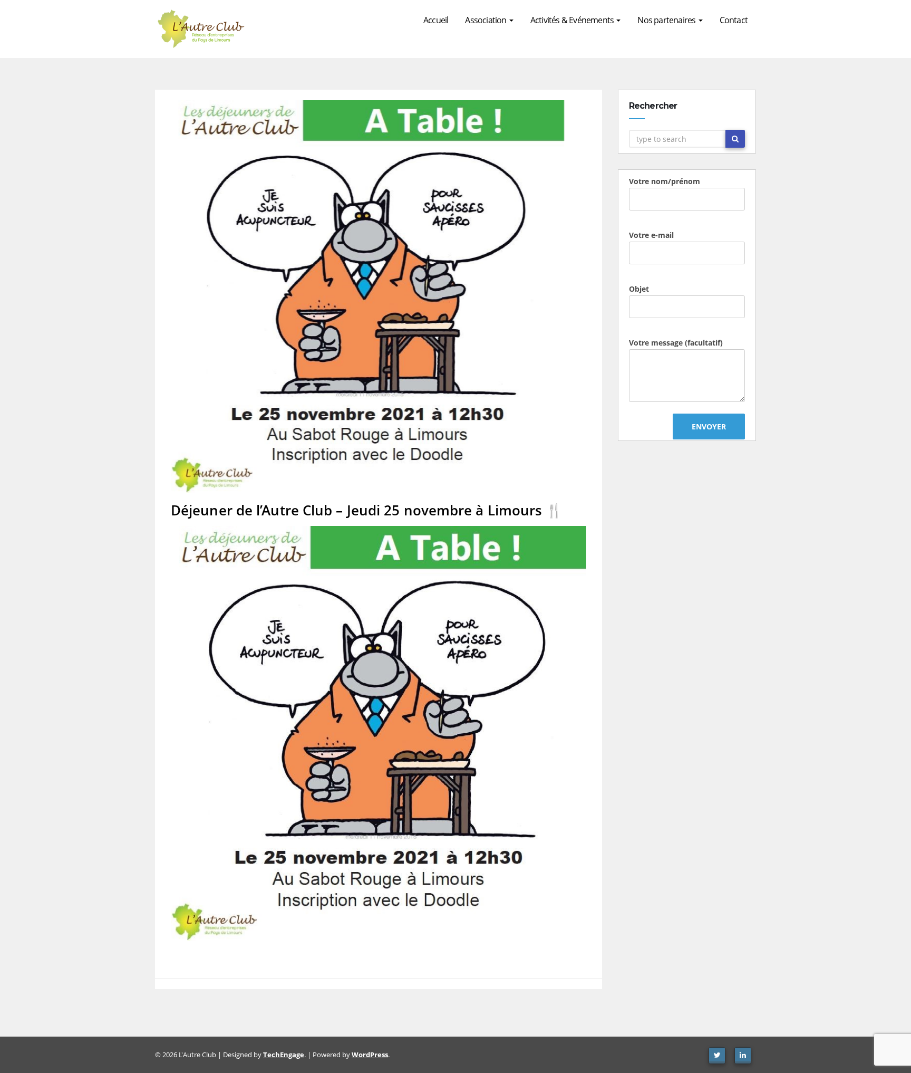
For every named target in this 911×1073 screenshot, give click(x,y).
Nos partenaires (667, 20)
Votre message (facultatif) (676, 343)
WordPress (370, 1054)
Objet (639, 289)
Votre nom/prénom (664, 181)
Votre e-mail (651, 235)
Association (486, 20)
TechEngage (283, 1054)
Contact (734, 20)
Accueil (435, 20)
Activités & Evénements (573, 20)
